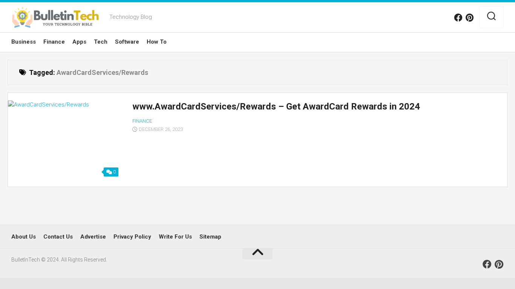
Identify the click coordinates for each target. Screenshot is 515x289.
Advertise (93, 236)
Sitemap (210, 236)
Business (23, 41)
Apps (79, 41)
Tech (100, 41)
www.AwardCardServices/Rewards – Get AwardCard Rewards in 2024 (276, 106)
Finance (54, 41)
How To (157, 41)
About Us (23, 236)
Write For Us (175, 236)
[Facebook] (458, 18)
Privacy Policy (132, 236)
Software (127, 41)
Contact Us (58, 236)
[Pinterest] (469, 18)
